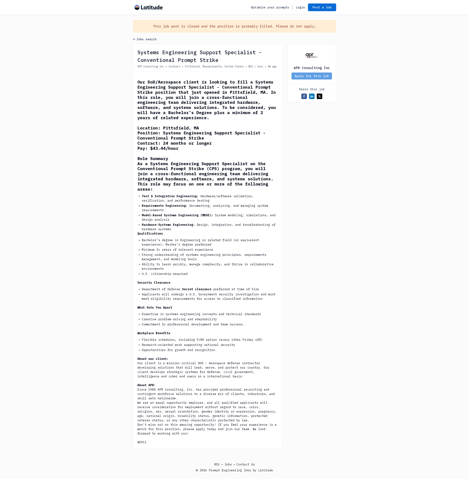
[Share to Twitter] (319, 96)
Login (300, 7)
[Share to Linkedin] (312, 96)
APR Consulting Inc (150, 66)
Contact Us (246, 464)
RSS (217, 464)
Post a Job (322, 7)
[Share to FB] (304, 96)
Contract (174, 66)
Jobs (228, 464)
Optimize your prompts (270, 7)
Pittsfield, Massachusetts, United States (214, 66)
